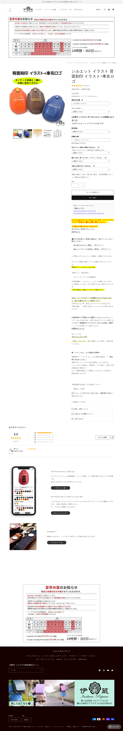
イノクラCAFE (82, 656)
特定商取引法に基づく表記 (88, 726)
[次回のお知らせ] (119, 2)
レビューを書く (102, 437)
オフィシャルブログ (70, 659)
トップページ (70, 63)
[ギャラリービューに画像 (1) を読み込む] (17, 133)
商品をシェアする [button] (79, 402)
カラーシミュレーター (48, 659)
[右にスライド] (65, 134)
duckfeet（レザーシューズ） (58, 656)
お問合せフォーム (78, 328)
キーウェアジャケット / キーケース (85, 211)
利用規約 (69, 726)
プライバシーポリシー (59, 726)
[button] (10, 11)
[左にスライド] (11, 134)
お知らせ (59, 659)
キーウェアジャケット (82, 63)
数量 (73, 181)
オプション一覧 (60, 488)
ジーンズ (44, 656)
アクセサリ (72, 656)
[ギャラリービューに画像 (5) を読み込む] (57, 133)
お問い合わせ (82, 659)
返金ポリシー (48, 726)
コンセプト (92, 656)
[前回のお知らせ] (4, 2)
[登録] (41, 670)
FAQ (37, 659)
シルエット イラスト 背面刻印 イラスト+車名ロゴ (103, 63)
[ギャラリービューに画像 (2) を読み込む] (27, 133)
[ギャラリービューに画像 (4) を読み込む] (47, 133)
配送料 (76, 96)
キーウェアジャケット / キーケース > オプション (89, 213)
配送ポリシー (76, 726)
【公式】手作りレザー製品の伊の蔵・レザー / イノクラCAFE (28, 726)
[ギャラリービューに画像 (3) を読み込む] (37, 133)
